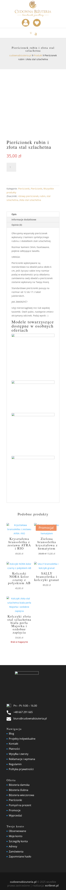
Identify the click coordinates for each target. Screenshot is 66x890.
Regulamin (15, 764)
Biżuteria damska (19, 785)
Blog (11, 733)
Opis (14, 214)
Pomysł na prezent (20, 805)
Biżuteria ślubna (18, 790)
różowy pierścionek (28, 196)
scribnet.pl (52, 885)
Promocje (15, 810)
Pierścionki (24, 188)
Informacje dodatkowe (24, 219)
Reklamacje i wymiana (22, 759)
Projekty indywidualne (22, 738)
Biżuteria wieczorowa (21, 795)
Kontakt (13, 743)
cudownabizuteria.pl (23, 882)
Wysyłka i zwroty (18, 754)
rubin (42, 196)
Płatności (14, 749)
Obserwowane (17, 831)
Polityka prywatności (21, 769)
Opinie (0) (17, 224)
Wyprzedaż (15, 815)
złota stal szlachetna (30, 200)
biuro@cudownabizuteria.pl (30, 718)
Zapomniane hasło (20, 856)
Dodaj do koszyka (28, 175)
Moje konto (15, 836)
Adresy (13, 846)
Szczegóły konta (18, 841)
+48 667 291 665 (23, 712)
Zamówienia (16, 851)
